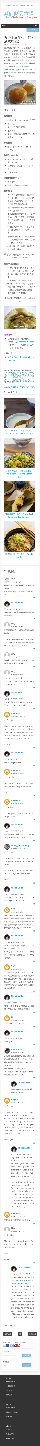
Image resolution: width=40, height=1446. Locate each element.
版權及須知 (10, 1434)
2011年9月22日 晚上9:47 (17, 969)
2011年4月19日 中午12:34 (18, 717)
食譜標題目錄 (10, 1386)
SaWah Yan (16, 1049)
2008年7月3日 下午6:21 (17, 609)
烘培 (27, 387)
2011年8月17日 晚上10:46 (18, 849)
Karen (8, 831)
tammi (9, 759)
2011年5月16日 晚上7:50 (17, 831)
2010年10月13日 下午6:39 (18, 657)
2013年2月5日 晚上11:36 (17, 1231)
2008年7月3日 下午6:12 (17, 582)
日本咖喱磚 (24, 66)
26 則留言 (24, 44)
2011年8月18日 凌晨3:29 (17, 894)
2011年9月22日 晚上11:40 (18, 1002)
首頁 (20, 1334)
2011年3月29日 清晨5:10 (17, 675)
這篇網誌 (21, 1092)
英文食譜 (9, 1390)
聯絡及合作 (10, 1438)
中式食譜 (15, 387)
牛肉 (22, 387)
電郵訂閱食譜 (10, 1408)
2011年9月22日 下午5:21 (17, 942)
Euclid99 (9, 894)
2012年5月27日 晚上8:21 (17, 1020)
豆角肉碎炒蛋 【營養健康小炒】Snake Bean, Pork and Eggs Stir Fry (19, 473)
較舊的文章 (32, 1334)
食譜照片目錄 (10, 1382)
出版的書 (22, 5)
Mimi (13, 578)
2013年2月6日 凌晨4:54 (24, 1274)
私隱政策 (9, 1429)
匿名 (8, 699)
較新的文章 (7, 1334)
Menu (4, 26)
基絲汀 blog (30, 5)
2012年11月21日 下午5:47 (18, 1103)
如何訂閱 (15, 5)
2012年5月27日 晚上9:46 (17, 1038)
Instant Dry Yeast (26, 341)
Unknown (15, 713)
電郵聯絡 (8, 5)
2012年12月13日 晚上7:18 (18, 1217)
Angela (14, 1099)
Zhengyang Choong (20, 845)
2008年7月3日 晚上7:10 (17, 627)
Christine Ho (17, 602)
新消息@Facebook (12, 1412)
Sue (13, 1017)
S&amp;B (10, 69)
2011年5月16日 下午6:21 (17, 774)
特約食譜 (9, 1395)
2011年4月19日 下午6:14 (17, 759)
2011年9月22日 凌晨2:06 (17, 912)
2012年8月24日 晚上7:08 (17, 1053)
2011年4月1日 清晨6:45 (17, 699)
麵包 (33, 387)
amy (13, 908)
